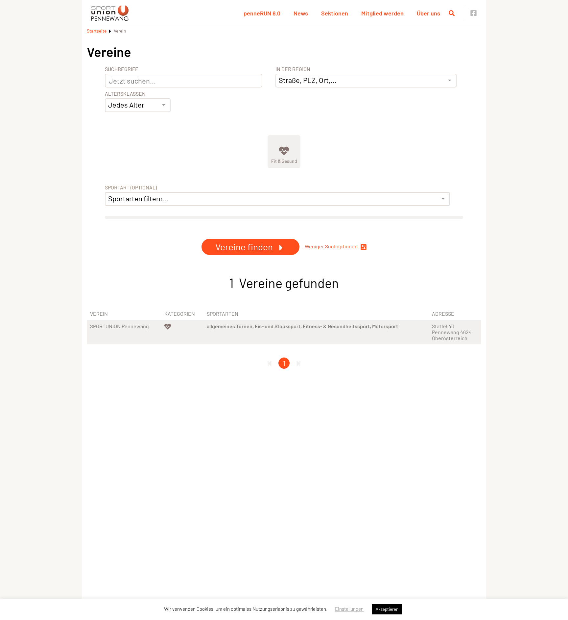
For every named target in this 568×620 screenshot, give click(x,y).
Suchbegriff (121, 69)
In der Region (292, 69)
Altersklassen (125, 94)
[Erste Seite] (269, 363)
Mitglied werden (382, 13)
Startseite (96, 31)
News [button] (301, 13)
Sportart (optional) (131, 187)
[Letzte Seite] (298, 363)
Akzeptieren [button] (387, 609)
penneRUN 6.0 (262, 13)
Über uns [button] (428, 13)
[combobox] (138, 105)
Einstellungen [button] (349, 609)
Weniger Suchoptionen (332, 246)
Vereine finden (245, 246)
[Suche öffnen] (451, 13)
